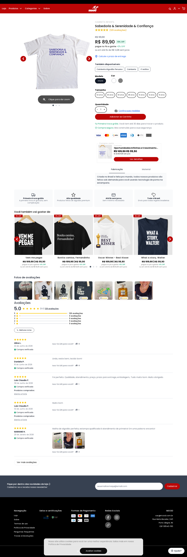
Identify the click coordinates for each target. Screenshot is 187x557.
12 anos (152, 95)
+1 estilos (144, 69)
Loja (4, 8)
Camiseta (131, 69)
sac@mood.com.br (164, 515)
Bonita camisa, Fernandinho (74, 257)
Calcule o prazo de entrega (112, 56)
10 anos (142, 95)
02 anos (100, 95)
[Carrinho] (183, 8)
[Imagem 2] (56, 105)
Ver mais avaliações (27, 462)
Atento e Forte (20, 394)
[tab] (117, 169)
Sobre (47, 8)
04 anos (110, 95)
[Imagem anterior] (23, 59)
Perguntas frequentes (24, 532)
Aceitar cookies (93, 550)
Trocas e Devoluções (23, 536)
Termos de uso (21, 523)
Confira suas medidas (129, 110)
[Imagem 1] (53, 105)
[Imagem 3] (59, 105)
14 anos (162, 95)
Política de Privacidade (24, 527)
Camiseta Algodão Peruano (110, 69)
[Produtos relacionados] (90, 266)
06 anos (121, 95)
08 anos (131, 95)
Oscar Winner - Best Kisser (113, 257)
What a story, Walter (153, 257)
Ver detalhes (136, 159)
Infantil (100, 81)
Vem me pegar (34, 257)
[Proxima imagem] (89, 59)
